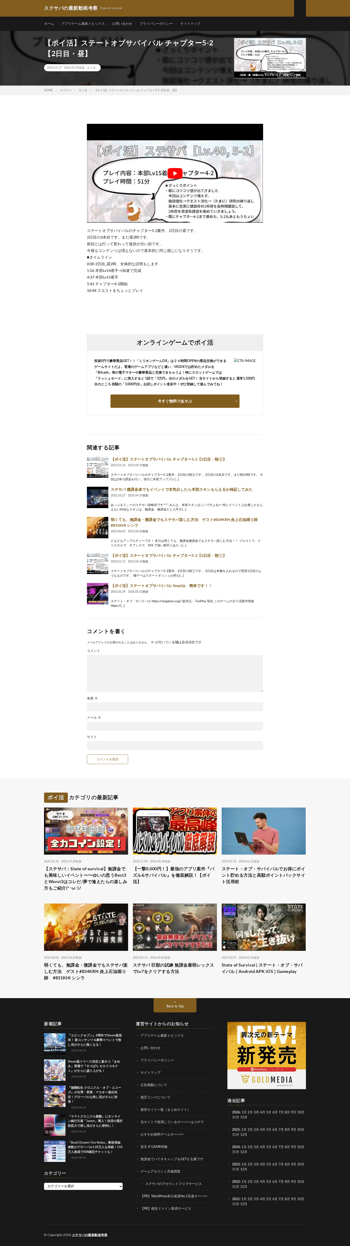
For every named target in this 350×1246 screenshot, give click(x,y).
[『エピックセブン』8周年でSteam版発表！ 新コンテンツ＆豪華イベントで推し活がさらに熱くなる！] (54, 1044)
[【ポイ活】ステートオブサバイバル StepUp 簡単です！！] (97, 593)
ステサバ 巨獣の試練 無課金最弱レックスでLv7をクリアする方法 (173, 968)
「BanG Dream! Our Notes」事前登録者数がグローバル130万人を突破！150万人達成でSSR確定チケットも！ (95, 1147)
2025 (236, 1129)
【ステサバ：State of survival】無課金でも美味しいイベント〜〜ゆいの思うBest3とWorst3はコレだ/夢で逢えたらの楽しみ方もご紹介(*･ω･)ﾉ (85, 878)
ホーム (49, 23)
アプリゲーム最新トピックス (83, 23)
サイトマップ (190, 23)
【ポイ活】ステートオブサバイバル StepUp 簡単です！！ (161, 586)
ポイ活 (91, 67)
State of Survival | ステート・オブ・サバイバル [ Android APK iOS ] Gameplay (262, 968)
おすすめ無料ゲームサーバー (162, 1134)
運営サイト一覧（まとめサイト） (165, 1109)
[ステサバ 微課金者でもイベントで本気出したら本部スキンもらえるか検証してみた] (97, 497)
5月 (268, 1112)
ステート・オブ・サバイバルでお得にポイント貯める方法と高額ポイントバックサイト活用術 (263, 875)
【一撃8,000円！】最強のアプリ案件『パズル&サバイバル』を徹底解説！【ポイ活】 (174, 875)
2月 (250, 1112)
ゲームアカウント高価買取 (160, 1171)
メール (94, 717)
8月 (287, 1112)
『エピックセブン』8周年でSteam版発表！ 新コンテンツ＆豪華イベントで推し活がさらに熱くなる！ (95, 1040)
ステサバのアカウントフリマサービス (173, 1184)
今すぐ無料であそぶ (175, 401)
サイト (92, 737)
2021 (236, 1199)
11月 (235, 1134)
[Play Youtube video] (175, 173)
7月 (281, 1112)
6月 (275, 1112)
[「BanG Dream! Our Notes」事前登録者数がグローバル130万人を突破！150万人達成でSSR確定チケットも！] (54, 1151)
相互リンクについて (155, 1097)
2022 (236, 1181)
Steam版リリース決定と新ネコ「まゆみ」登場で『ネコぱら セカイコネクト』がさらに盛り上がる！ (94, 1066)
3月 (256, 1112)
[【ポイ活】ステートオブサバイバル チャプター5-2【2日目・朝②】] (97, 467)
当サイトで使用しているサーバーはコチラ (172, 1122)
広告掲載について (153, 1085)
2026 (236, 1112)
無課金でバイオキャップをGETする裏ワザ (171, 1159)
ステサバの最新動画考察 (90, 1235)
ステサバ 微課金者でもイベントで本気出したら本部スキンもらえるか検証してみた (182, 489)
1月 (244, 1112)
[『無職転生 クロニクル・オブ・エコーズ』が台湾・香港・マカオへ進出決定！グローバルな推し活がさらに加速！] (54, 1096)
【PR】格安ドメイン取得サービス (165, 1208)
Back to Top (175, 1006)
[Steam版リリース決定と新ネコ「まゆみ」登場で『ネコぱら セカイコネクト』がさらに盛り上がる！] (54, 1070)
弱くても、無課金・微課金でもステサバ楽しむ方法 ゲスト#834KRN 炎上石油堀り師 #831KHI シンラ (86, 971)
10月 (300, 1129)
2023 (236, 1164)
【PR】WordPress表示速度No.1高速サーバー (174, 1196)
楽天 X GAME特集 (154, 1147)
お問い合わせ (122, 23)
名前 (92, 698)
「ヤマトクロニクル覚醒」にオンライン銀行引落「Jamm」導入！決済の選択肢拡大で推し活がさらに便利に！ (95, 1121)
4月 (262, 1112)
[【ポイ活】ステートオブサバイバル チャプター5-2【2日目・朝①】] (97, 563)
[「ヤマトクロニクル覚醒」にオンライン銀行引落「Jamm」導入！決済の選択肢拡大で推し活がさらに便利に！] (54, 1125)
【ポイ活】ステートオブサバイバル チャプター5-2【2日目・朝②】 (169, 459)
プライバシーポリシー (156, 23)
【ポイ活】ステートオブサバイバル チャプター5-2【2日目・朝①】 (169, 556)
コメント (93, 651)
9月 (293, 1129)
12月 (243, 1134)
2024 (236, 1147)
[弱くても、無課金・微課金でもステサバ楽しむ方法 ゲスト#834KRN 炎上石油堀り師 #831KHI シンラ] (97, 527)
